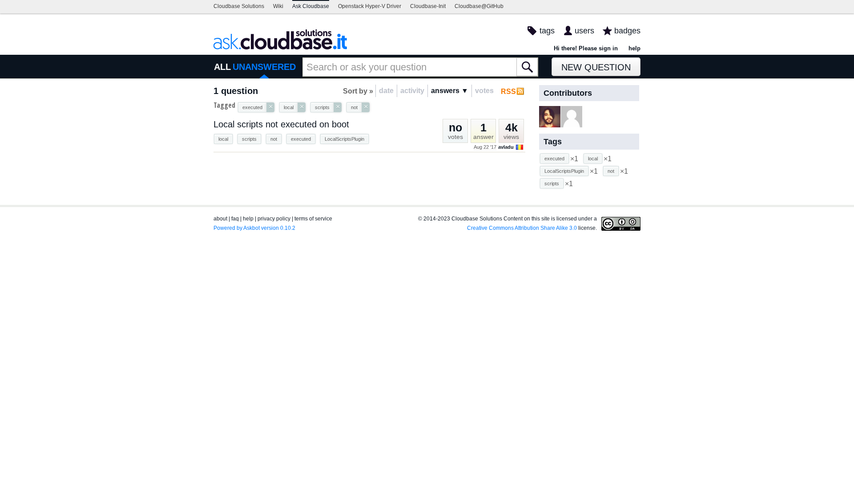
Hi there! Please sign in (586, 48)
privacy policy (274, 219)
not (273, 139)
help (634, 48)
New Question (596, 67)
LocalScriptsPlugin (344, 139)
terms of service (313, 219)
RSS (508, 91)
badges (627, 30)
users (584, 30)
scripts (249, 139)
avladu (506, 147)
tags (547, 30)
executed (301, 139)
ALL (222, 67)
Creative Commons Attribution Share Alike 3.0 (522, 228)
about (220, 219)
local (223, 139)
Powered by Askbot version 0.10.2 (254, 228)
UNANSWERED (264, 67)
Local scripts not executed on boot (281, 124)
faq (235, 219)
